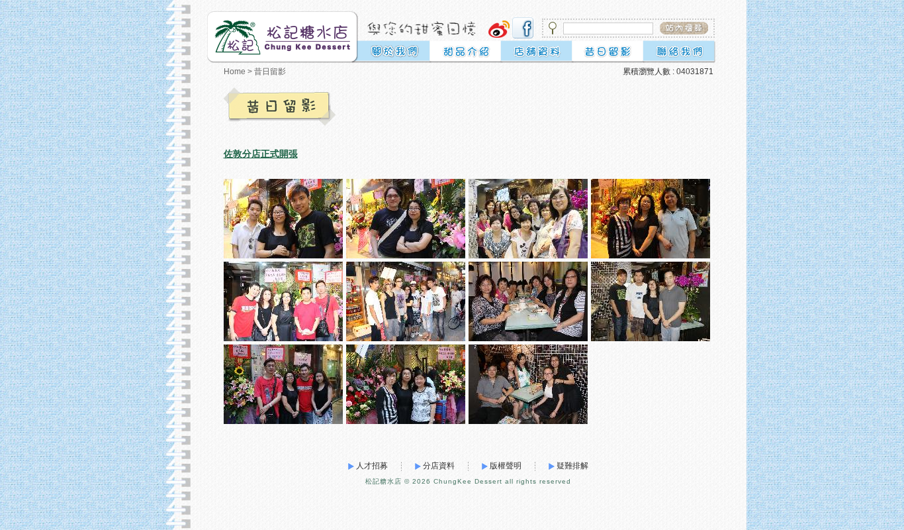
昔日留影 (270, 71)
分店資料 (439, 465)
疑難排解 (572, 465)
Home (235, 71)
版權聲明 (505, 465)
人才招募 (372, 465)
